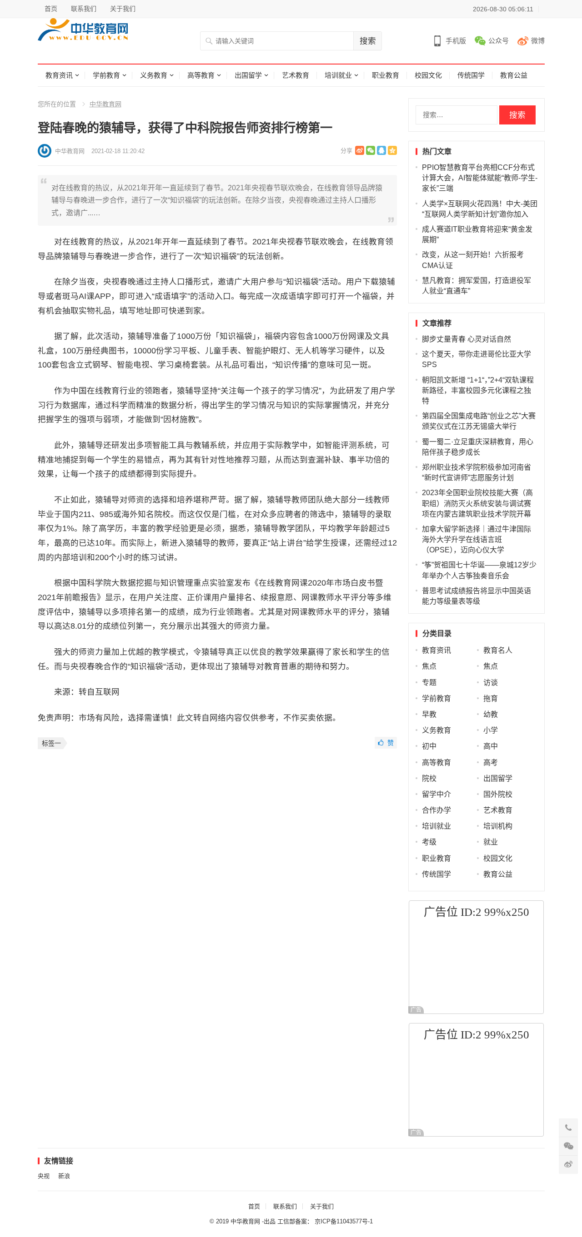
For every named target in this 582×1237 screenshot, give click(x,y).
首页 (51, 8)
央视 (44, 1175)
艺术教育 (295, 75)
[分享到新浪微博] (359, 150)
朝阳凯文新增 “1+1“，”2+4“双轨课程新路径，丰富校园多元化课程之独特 (478, 390)
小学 (490, 730)
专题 (429, 682)
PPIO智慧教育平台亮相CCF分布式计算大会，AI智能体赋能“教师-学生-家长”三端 (479, 178)
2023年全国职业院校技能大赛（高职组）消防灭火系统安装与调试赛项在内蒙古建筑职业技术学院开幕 (477, 503)
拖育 (490, 698)
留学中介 (436, 794)
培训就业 (338, 75)
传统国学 (471, 75)
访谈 (490, 682)
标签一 (51, 743)
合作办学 (436, 810)
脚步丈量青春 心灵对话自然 (466, 339)
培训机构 (497, 826)
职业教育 (385, 75)
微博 (538, 41)
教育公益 (513, 75)
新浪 (64, 1175)
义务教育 (153, 75)
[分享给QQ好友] (381, 150)
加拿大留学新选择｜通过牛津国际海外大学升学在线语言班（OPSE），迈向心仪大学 (476, 539)
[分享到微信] (370, 150)
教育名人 (497, 650)
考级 (429, 842)
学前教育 (106, 75)
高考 (490, 762)
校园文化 (428, 75)
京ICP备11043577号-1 (344, 1221)
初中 (429, 746)
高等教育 (201, 75)
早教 (429, 714)
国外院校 (497, 794)
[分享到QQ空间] (392, 150)
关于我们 (122, 8)
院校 (429, 778)
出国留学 (248, 75)
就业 (490, 842)
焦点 (429, 666)
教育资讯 (59, 75)
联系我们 (83, 8)
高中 (490, 746)
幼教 (490, 714)
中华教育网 (105, 104)
